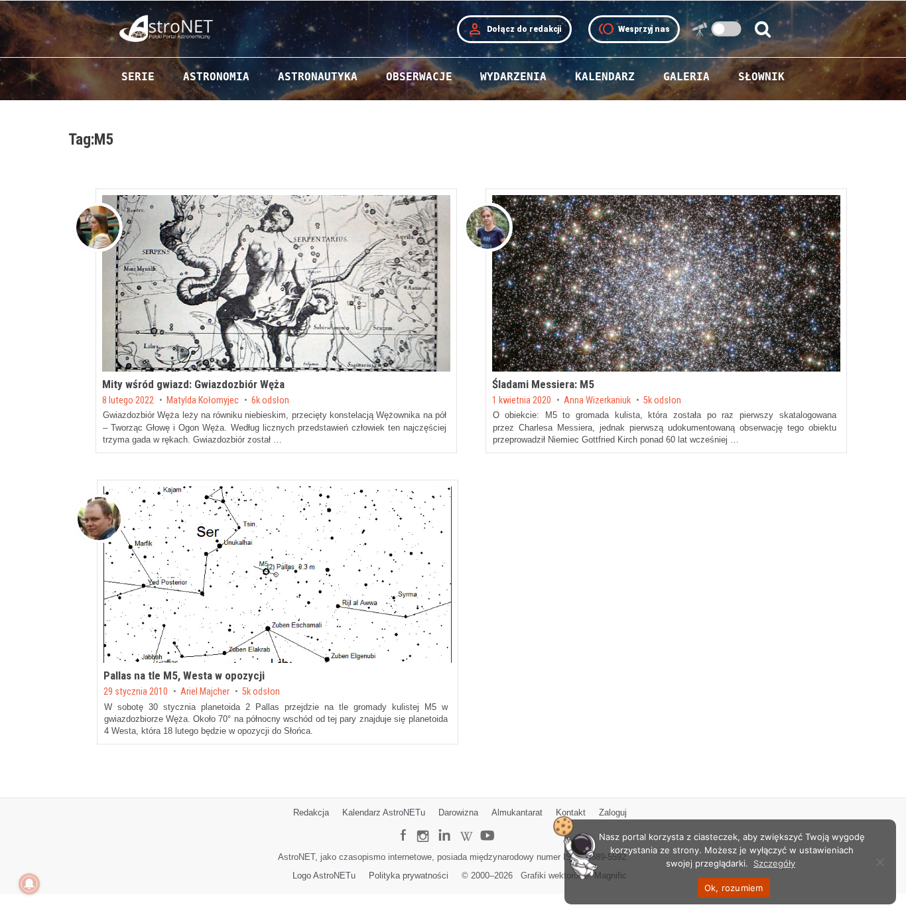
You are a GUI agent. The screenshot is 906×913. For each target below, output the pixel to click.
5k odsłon (662, 400)
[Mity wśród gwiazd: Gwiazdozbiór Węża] (276, 283)
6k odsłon (270, 400)
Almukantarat (517, 812)
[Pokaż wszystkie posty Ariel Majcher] (99, 518)
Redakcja (311, 812)
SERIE (138, 76)
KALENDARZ (605, 76)
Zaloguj (613, 812)
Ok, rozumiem (733, 887)
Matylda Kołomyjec (202, 400)
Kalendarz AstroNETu (383, 812)
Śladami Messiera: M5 (543, 384)
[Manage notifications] (29, 883)
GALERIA (686, 76)
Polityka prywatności (408, 875)
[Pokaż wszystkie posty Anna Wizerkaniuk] (488, 227)
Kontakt (571, 812)
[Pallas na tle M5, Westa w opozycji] (277, 574)
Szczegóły (774, 863)
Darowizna (458, 812)
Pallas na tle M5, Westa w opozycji (184, 675)
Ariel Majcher (204, 692)
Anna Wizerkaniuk (597, 400)
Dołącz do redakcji (514, 29)
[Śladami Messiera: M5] (666, 283)
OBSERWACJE (419, 76)
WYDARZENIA (513, 76)
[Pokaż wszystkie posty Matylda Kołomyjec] (98, 227)
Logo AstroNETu (324, 875)
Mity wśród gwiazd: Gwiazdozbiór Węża (193, 384)
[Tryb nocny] (727, 28)
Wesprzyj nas (634, 29)
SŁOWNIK (761, 76)
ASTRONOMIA (216, 76)
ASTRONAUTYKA (317, 76)
